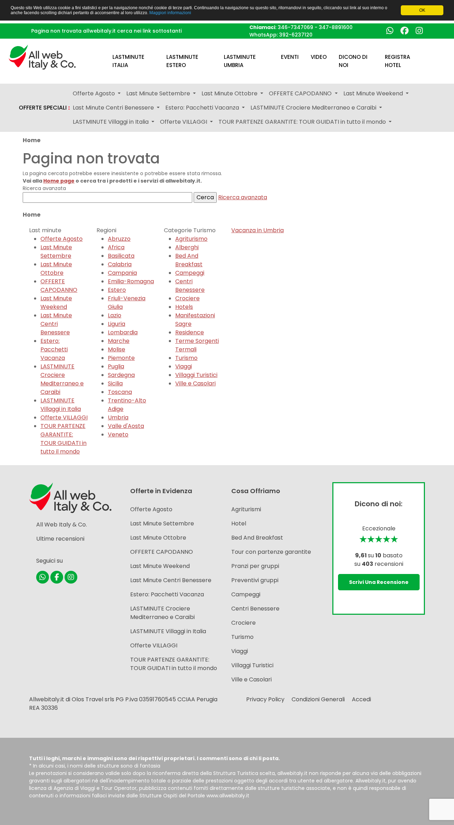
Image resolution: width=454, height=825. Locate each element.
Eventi (290, 57)
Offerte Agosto (61, 239)
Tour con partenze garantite (271, 552)
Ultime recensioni (60, 539)
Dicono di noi (353, 61)
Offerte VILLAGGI (64, 417)
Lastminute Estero (182, 61)
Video (319, 57)
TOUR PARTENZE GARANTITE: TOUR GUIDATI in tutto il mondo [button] (302, 122)
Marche (118, 341)
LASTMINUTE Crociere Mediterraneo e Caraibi (62, 379)
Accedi (361, 699)
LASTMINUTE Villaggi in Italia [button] (111, 122)
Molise (116, 349)
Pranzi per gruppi (255, 566)
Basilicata (121, 256)
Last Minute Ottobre (56, 268)
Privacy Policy (265, 699)
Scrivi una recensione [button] (379, 582)
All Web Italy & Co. (61, 524)
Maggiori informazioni (170, 12)
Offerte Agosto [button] (94, 93)
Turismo (186, 358)
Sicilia (115, 383)
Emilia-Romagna (131, 281)
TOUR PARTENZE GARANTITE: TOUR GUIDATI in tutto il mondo (63, 439)
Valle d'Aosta (126, 426)
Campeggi (189, 273)
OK (422, 10)
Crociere (187, 298)
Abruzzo (119, 239)
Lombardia (123, 332)
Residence (189, 332)
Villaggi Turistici (196, 375)
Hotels (184, 307)
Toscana (120, 392)
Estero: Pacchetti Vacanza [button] (202, 108)
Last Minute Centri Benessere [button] (114, 108)
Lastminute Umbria (240, 61)
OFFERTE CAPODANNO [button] (301, 93)
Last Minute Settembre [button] (159, 93)
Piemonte (121, 358)
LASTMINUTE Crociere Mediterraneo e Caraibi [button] (314, 108)
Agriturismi (246, 509)
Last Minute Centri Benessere (56, 323)
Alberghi (187, 247)
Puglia (116, 366)
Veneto (118, 434)
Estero (117, 290)
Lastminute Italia (128, 61)
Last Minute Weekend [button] (373, 93)
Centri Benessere (190, 285)
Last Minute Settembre (56, 251)
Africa (116, 247)
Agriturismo (191, 239)
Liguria (116, 324)
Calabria (120, 264)
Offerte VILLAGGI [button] (184, 122)
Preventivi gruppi (254, 580)
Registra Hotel (397, 61)
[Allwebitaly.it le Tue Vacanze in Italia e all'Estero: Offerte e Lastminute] (42, 56)
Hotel (238, 523)
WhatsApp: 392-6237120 (280, 34)
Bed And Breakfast (189, 260)
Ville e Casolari (195, 383)
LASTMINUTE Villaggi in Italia (60, 404)
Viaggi (183, 366)
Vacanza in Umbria (257, 230)
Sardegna (121, 375)
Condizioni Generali (318, 699)
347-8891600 (336, 27)
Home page (58, 180)
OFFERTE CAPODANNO (58, 285)
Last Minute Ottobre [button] (230, 93)
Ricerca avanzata (242, 197)
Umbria (118, 417)
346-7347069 (295, 27)
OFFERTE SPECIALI (44, 108)
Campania (122, 273)
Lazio (114, 315)
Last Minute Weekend (56, 302)
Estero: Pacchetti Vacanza (54, 349)
